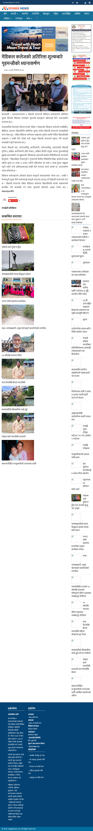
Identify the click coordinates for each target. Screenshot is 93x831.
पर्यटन (86, 14)
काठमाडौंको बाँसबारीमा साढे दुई (14, 410)
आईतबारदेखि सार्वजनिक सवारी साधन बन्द (81, 416)
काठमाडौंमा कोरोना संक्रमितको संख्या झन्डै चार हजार (80, 373)
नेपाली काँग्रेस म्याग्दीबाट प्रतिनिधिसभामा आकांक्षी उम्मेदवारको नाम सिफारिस (81, 346)
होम (5, 14)
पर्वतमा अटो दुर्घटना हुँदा (11, 247)
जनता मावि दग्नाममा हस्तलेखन (14, 301)
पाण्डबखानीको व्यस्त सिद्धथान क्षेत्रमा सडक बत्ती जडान (80, 527)
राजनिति (35, 14)
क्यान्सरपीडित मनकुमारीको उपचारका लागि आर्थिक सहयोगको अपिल (81, 691)
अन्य (28, 18)
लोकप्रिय (75, 133)
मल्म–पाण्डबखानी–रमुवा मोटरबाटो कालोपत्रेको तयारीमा (24, 328)
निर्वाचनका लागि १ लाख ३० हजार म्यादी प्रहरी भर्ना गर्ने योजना (81, 395)
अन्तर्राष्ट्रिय (66, 14)
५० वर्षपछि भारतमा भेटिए (12, 355)
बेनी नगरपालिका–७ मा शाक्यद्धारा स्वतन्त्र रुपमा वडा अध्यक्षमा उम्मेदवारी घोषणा (81, 193)
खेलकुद (46, 14)
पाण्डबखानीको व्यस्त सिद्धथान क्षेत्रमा (16, 274)
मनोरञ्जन (19, 18)
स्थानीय (25, 14)
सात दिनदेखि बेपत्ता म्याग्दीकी (13, 382)
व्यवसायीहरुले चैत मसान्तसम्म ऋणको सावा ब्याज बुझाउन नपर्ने (80, 216)
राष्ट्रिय (55, 14)
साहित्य (7, 18)
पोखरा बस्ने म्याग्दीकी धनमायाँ (14, 437)
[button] (37, 18)
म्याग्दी (14, 14)
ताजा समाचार (76, 223)
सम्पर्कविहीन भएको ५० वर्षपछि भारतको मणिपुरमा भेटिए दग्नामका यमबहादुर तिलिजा (81, 591)
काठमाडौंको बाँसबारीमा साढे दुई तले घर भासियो (81, 651)
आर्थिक (77, 14)
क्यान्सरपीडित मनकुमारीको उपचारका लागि (19, 464)
